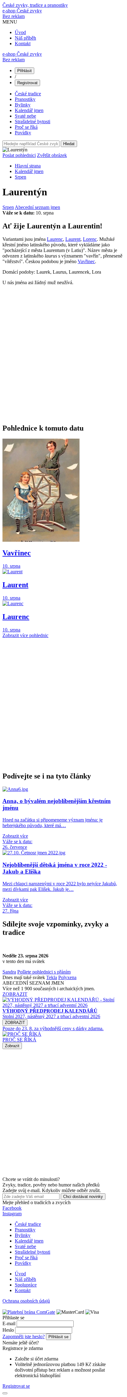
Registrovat (27, 82)
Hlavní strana (28, 165)
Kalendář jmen (29, 110)
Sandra (9, 971)
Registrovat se (16, 1386)
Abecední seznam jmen (37, 207)
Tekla (51, 977)
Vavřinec (86, 261)
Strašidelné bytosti (32, 121)
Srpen (20, 177)
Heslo (8, 1330)
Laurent (72, 239)
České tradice (28, 93)
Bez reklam (13, 16)
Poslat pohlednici (19, 155)
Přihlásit (24, 70)
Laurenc (55, 239)
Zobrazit (12, 1045)
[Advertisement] (63, 354)
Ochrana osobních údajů (26, 1301)
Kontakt (23, 43)
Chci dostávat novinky (83, 1196)
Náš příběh (25, 38)
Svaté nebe (25, 116)
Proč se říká (26, 127)
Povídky (23, 132)
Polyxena (67, 977)
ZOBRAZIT (14, 994)
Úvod (20, 32)
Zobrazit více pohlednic (25, 635)
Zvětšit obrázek (52, 155)
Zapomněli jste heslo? (23, 1336)
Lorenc (90, 239)
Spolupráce (26, 1284)
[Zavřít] (4, 1393)
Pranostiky (25, 99)
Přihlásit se (58, 1336)
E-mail (8, 1323)
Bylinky (23, 104)
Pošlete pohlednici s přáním (44, 971)
